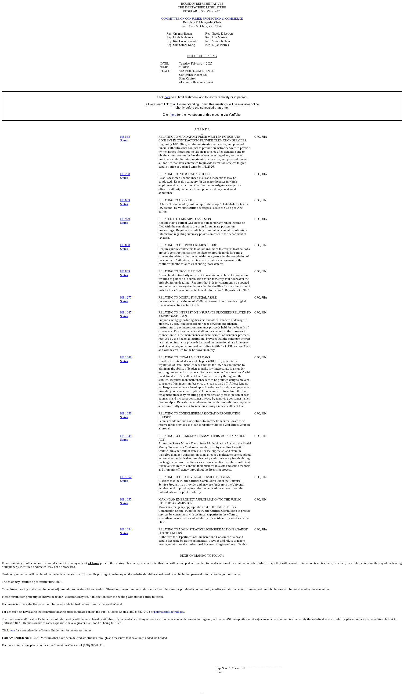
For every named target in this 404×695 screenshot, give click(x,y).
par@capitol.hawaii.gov (169, 611)
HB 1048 (126, 357)
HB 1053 (126, 413)
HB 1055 (126, 499)
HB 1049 (126, 436)
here (12, 630)
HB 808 (125, 245)
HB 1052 (126, 477)
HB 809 (125, 271)
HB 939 (125, 200)
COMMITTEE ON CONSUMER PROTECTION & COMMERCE (202, 18)
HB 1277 (126, 297)
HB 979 (125, 219)
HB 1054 (126, 529)
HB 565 (125, 136)
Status (124, 140)
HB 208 (125, 174)
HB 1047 (126, 312)
